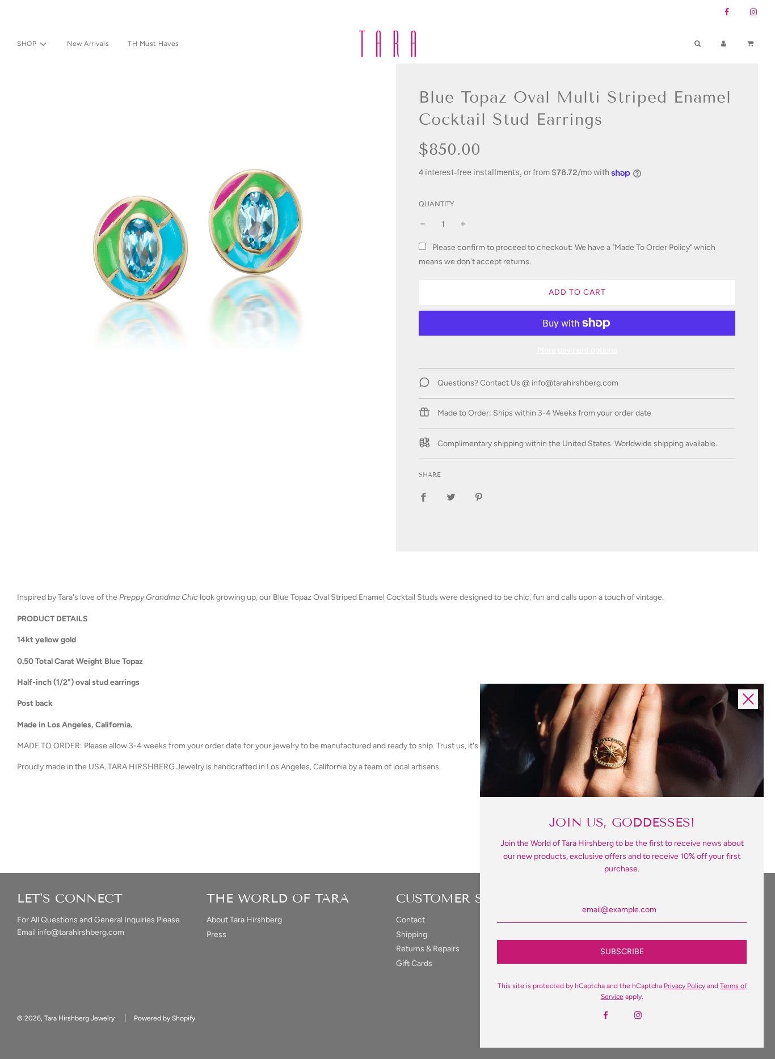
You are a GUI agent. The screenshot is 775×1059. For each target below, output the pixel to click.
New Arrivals (88, 44)
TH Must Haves (153, 44)
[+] (463, 224)
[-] (423, 224)
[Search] (697, 44)
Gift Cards (414, 963)
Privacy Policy (684, 986)
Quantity (436, 204)
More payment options (577, 350)
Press (216, 934)
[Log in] (723, 44)
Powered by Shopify (164, 1018)
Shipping (411, 934)
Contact (410, 920)
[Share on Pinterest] (479, 497)
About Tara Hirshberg (244, 920)
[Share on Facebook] (423, 497)
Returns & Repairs (428, 949)
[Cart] (751, 44)
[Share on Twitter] (451, 497)
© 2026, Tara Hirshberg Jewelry (66, 1018)
